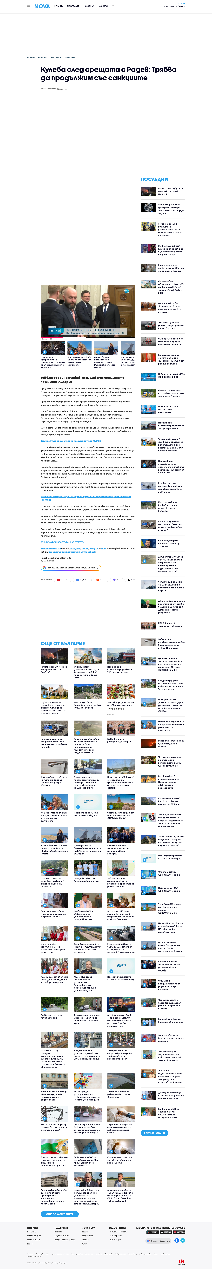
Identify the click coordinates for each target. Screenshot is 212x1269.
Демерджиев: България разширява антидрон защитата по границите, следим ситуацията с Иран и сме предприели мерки (86, 1197)
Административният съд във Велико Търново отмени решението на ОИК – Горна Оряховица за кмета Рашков (120, 1195)
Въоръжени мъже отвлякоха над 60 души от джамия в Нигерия (171, 268)
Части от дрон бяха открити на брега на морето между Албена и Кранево (54, 743)
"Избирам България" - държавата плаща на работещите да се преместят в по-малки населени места (53, 707)
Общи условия (108, 1254)
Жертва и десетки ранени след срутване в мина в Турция (171, 325)
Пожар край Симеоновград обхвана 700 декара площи (120, 669)
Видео (30, 1244)
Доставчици (89, 1254)
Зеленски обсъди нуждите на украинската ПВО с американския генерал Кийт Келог (171, 230)
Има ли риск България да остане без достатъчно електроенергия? (54, 1127)
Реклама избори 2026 (42, 1254)
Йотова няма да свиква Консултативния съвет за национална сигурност (54, 817)
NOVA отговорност (118, 1232)
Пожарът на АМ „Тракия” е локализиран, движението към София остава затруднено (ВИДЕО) (120, 782)
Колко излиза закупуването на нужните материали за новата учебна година (87, 1095)
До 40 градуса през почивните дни (51, 1016)
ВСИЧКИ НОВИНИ (154, 1133)
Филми (84, 1244)
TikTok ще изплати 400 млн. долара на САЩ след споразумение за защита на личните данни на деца (170, 820)
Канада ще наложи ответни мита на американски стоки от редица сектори (171, 359)
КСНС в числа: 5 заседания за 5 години (119, 740)
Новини (58, 6)
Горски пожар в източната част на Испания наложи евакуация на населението (169, 782)
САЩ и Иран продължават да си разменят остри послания (169, 985)
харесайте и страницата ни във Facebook (72, 552)
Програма (73, 6)
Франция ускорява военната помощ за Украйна (169, 543)
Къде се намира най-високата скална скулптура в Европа (169, 801)
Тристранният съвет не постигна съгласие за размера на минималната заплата (54, 1161)
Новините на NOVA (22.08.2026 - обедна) (169, 889)
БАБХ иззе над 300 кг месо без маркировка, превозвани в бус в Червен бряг (86, 1161)
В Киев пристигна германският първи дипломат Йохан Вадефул (118, 849)
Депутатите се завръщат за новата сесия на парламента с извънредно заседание (87, 1054)
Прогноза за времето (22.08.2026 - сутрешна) (120, 978)
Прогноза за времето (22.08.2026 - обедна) (86, 814)
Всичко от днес (34, 1236)
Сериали (85, 1240)
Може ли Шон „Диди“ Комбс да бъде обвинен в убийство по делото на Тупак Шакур (171, 250)
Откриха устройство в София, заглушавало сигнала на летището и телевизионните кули (87, 1128)
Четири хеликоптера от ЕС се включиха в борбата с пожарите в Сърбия (171, 586)
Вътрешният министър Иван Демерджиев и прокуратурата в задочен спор (54, 1095)
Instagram (74, 548)
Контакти (98, 1254)
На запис (88, 6)
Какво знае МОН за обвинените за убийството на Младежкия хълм (84, 915)
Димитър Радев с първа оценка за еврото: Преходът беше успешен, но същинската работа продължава (54, 1197)
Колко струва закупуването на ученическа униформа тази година (53, 948)
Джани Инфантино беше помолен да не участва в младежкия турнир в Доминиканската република (171, 607)
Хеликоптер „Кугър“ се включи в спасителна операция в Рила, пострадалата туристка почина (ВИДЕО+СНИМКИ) (86, 746)
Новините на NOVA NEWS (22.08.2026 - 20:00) (171, 375)
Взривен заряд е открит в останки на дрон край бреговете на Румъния (170, 487)
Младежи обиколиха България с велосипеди (86, 879)
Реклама (30, 1254)
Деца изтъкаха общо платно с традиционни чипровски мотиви (53, 914)
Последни (31, 1232)
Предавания (87, 1236)
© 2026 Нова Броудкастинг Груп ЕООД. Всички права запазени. (47, 1263)
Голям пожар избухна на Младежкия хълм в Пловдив (54, 669)
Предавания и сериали (64, 1240)
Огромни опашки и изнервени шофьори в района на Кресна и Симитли (52, 882)
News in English (115, 1240)
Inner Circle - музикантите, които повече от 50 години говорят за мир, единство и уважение (170, 1076)
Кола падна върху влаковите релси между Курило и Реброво (87, 705)
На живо (103, 6)
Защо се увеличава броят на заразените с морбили (171, 1038)
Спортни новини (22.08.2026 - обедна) (169, 873)
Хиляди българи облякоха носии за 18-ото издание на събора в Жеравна (54, 979)
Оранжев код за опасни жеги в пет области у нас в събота (120, 1160)
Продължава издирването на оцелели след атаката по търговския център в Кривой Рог (171, 467)
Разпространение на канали (60, 1254)
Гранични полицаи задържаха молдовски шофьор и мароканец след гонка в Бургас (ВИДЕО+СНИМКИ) (86, 782)
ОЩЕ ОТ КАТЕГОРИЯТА (59, 1214)
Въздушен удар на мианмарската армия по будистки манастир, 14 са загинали (171, 684)
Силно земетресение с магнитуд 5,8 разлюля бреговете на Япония (171, 342)
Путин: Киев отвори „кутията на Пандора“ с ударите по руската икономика (170, 307)
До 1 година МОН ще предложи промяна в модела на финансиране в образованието (120, 915)
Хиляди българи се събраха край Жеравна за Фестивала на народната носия (120, 1054)
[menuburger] (28, 6)
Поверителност (120, 1254)
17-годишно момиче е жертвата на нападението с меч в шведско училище (169, 761)
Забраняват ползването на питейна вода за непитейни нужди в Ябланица (54, 781)
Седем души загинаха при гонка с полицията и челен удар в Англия (171, 393)
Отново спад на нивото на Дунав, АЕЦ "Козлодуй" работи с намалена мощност (87, 948)
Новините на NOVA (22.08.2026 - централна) (168, 409)
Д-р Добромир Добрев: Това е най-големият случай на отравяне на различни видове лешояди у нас (119, 1020)
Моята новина (33, 1240)
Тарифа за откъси (77, 1254)
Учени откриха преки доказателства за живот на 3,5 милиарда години (171, 209)
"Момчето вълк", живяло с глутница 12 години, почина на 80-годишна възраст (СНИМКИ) (171, 840)
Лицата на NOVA (61, 1236)
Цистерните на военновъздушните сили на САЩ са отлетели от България (87, 849)
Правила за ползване (145, 1254)
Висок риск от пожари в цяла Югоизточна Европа (171, 744)
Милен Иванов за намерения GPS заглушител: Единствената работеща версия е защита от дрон (85, 983)
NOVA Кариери (115, 1236)
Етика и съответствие (162, 1254)
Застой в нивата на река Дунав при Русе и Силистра (119, 1094)
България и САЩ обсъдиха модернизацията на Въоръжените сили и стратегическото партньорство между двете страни (53, 1058)
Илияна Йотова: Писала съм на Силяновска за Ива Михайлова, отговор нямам (54, 849)
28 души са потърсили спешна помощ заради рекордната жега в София (119, 1128)
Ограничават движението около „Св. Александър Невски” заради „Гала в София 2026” (86, 672)
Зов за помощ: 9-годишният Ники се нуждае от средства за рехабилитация (120, 882)
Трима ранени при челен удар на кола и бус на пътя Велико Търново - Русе (87, 1019)
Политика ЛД (132, 1254)
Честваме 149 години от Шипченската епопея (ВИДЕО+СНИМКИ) (120, 815)
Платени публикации (34, 1256)
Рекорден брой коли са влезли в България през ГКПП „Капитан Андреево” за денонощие (121, 948)
